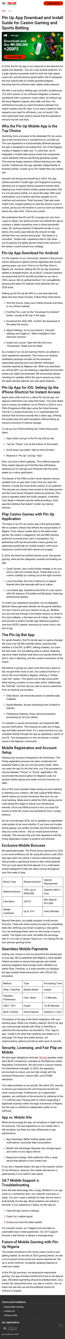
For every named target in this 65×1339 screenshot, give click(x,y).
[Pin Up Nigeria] (12, 3)
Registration (53, 3)
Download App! (15, 57)
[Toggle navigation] (4, 3)
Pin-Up (42, 1057)
